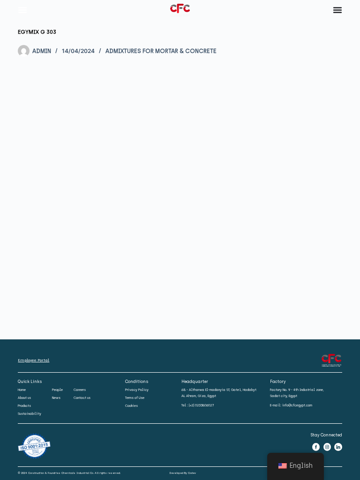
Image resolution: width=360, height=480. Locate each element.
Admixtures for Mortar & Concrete (161, 51)
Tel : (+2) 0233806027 (197, 405)
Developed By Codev (183, 473)
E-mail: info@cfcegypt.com (291, 405)
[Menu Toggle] (22, 10)
